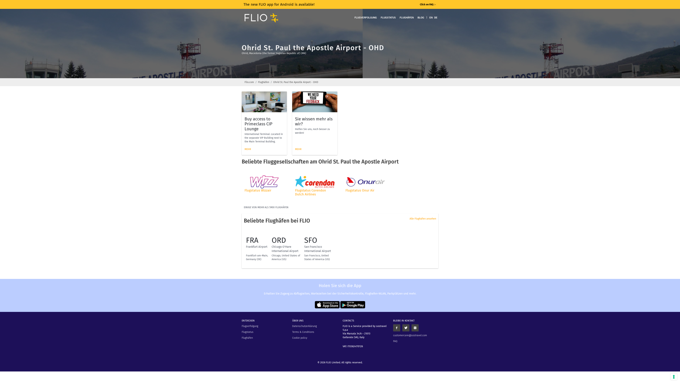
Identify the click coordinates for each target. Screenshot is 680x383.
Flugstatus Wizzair (258, 190)
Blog (421, 17)
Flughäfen (407, 17)
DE (435, 17)
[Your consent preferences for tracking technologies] (673, 376)
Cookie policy (299, 337)
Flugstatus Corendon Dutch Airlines (310, 192)
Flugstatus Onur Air (359, 190)
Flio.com (249, 82)
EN (431, 17)
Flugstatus (388, 17)
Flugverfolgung (366, 17)
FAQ (395, 341)
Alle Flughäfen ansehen (423, 218)
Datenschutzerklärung (304, 326)
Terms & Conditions (303, 332)
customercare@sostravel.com (410, 335)
